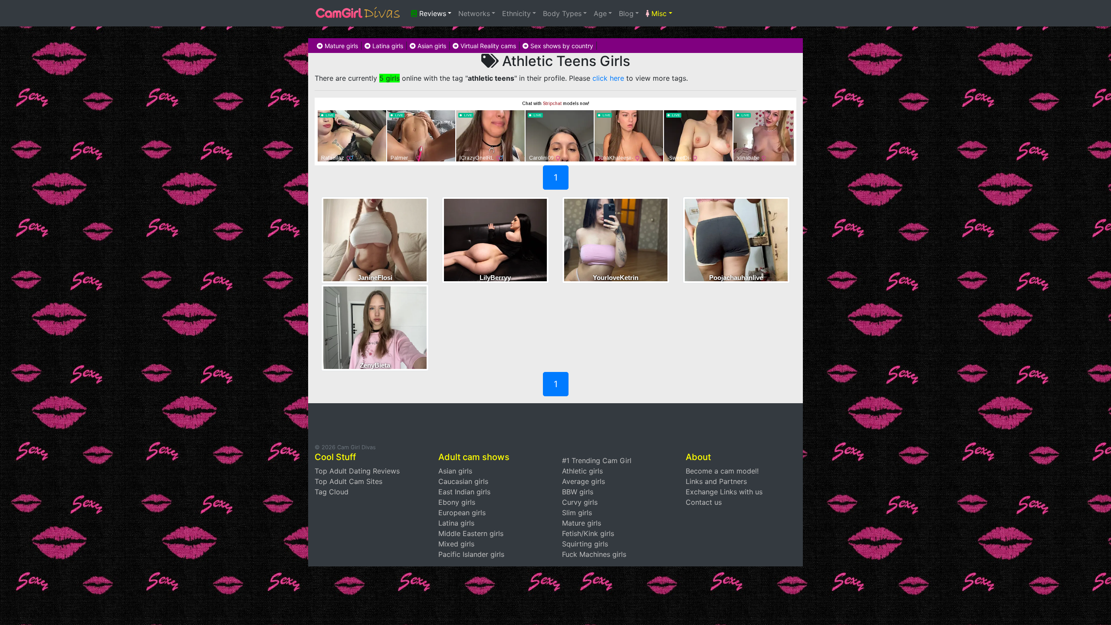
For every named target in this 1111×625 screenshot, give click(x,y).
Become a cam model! (722, 471)
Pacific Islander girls (471, 554)
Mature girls (340, 45)
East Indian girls (464, 491)
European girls (462, 512)
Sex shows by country (561, 45)
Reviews (431, 13)
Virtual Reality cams (487, 45)
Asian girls (431, 45)
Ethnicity (516, 13)
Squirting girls (585, 543)
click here (608, 78)
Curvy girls (580, 502)
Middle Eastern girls (470, 533)
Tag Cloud (331, 491)
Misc (658, 13)
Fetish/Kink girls (588, 533)
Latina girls (387, 45)
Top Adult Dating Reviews (357, 471)
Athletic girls (582, 471)
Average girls (583, 481)
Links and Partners (716, 481)
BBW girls (577, 491)
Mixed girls (456, 543)
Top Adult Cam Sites (348, 481)
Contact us (704, 502)
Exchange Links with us (724, 491)
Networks (474, 13)
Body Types (562, 13)
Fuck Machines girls (594, 554)
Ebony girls (456, 502)
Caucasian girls (463, 481)
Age (600, 13)
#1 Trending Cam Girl (596, 460)
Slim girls (577, 512)
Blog (626, 13)
